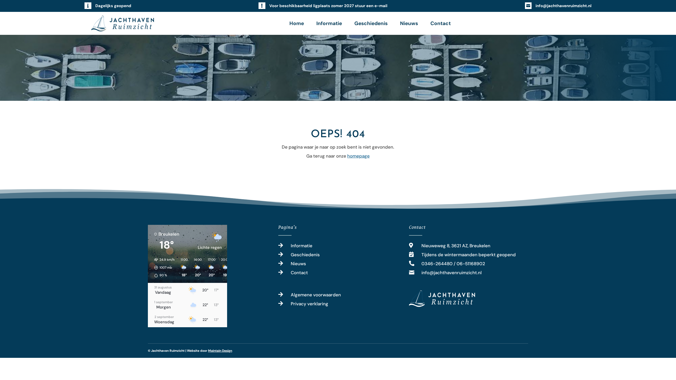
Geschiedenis (371, 23)
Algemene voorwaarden (316, 295)
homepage (358, 156)
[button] (162, 268)
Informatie (329, 23)
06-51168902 (471, 264)
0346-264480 (437, 264)
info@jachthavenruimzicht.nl (564, 5)
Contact (440, 23)
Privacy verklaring (309, 304)
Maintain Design (220, 351)
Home (296, 23)
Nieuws (409, 23)
